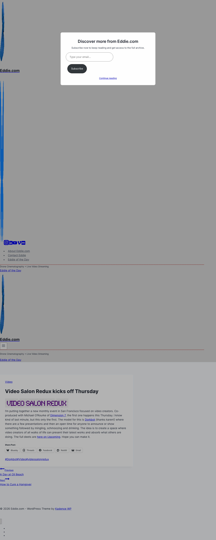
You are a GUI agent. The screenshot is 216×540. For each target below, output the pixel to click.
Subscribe (77, 68)
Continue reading (108, 78)
